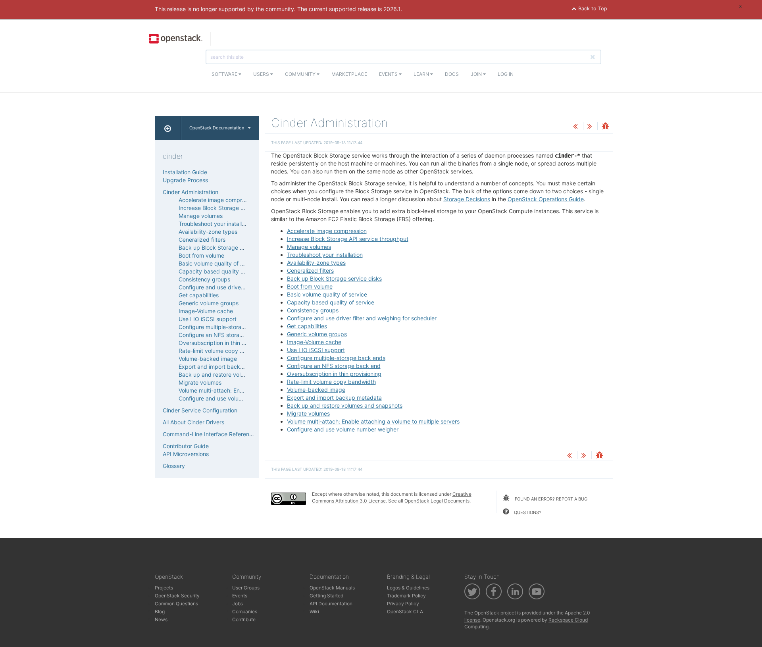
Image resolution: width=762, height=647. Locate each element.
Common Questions (176, 604)
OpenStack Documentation (216, 128)
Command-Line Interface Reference (209, 434)
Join (477, 74)
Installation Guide (185, 172)
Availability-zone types (316, 262)
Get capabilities (307, 326)
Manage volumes (309, 246)
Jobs (237, 604)
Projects (164, 588)
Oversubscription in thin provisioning (334, 373)
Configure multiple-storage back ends (336, 357)
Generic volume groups (317, 334)
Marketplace (349, 74)
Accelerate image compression (327, 230)
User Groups (246, 588)
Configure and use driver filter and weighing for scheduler (362, 318)
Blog (160, 611)
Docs (452, 74)
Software (225, 74)
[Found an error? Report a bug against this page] (605, 126)
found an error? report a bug (550, 499)
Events (389, 74)
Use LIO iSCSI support (316, 350)
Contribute (244, 619)
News (161, 619)
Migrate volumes (308, 413)
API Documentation (331, 604)
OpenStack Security (177, 596)
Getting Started (326, 596)
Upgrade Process (185, 180)
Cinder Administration (190, 192)
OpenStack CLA (405, 611)
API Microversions (186, 454)
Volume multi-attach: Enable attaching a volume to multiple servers (373, 421)
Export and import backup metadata (334, 397)
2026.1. (392, 9)
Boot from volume (310, 286)
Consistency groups (313, 310)
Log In (506, 74)
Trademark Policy (406, 596)
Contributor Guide (186, 446)
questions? (527, 512)
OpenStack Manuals (332, 588)
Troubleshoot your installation (325, 254)
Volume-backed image (316, 389)
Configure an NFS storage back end (334, 365)
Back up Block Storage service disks (334, 278)
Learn (422, 74)
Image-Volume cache (314, 342)
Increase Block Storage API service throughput (347, 238)
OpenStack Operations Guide (546, 199)
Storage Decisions (466, 199)
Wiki (314, 611)
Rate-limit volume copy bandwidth (331, 381)
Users (261, 74)
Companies (244, 611)
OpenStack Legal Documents (437, 501)
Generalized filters (310, 270)
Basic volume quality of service (327, 294)
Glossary (174, 465)
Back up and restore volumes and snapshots (344, 405)
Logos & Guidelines (408, 588)
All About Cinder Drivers (193, 422)
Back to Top (592, 9)
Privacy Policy (403, 604)
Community (301, 74)
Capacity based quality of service (330, 302)
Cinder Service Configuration (200, 410)
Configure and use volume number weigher (342, 429)
